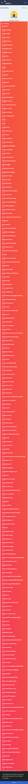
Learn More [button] (6, 778)
